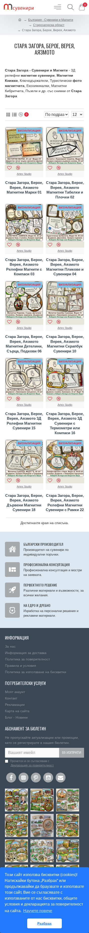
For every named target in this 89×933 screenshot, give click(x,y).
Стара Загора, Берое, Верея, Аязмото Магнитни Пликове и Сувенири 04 (65, 267)
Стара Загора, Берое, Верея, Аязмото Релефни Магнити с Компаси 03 (24, 267)
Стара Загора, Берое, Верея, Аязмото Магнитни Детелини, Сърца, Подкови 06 (24, 343)
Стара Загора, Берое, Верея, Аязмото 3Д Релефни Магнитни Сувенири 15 (24, 421)
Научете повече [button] (37, 911)
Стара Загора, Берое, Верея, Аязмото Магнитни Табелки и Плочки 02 (65, 190)
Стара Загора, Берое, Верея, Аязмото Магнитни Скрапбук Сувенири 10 (65, 343)
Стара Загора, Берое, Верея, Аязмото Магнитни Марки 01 (24, 187)
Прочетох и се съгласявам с (32, 763)
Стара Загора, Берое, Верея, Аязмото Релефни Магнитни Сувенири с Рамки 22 (65, 502)
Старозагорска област (49, 25)
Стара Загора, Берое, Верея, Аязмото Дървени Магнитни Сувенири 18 (24, 502)
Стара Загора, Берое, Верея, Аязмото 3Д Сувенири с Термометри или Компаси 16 (65, 423)
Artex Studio (24, 173)
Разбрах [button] (44, 923)
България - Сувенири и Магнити (50, 20)
